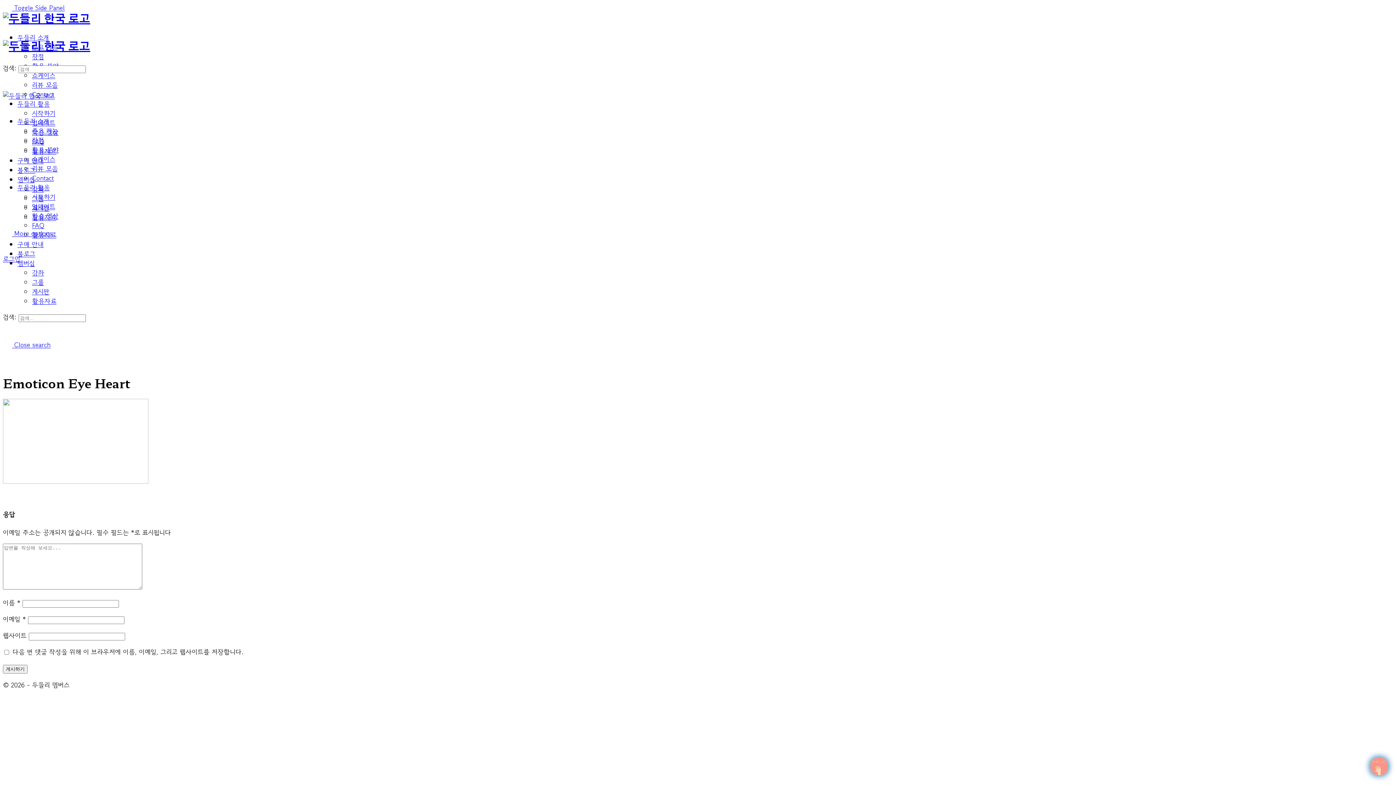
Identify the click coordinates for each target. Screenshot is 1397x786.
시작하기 (43, 197)
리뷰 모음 (45, 168)
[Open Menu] (7, 35)
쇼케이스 (43, 159)
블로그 (26, 253)
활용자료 (44, 301)
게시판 (40, 291)
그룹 (38, 282)
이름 (11, 602)
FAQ (38, 225)
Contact (43, 178)
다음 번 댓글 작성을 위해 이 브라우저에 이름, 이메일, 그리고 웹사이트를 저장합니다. (128, 651)
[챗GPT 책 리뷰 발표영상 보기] (1379, 766)
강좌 (38, 272)
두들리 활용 (33, 187)
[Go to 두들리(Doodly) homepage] (46, 19)
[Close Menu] (7, 105)
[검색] (7, 249)
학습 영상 (45, 216)
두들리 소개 (33, 121)
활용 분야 (45, 149)
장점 (38, 140)
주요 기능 (45, 130)
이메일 (14, 619)
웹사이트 (15, 635)
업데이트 (43, 206)
